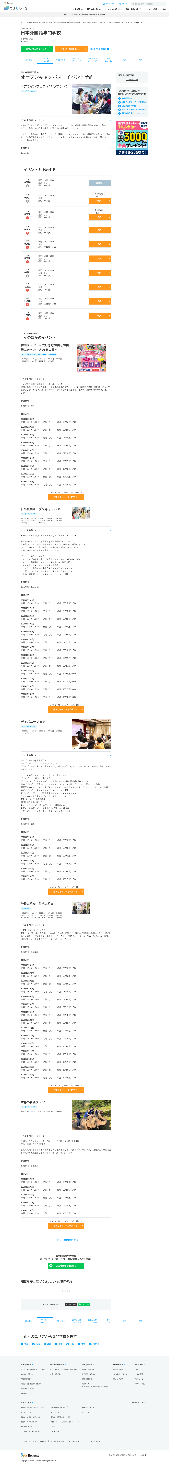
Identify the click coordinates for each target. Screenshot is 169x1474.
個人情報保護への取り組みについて (122, 1455)
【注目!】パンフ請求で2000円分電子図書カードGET (83, 14)
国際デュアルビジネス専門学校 (134, 102)
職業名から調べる (88, 1369)
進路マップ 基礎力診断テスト (30, 1417)
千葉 (72, 1344)
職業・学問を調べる (133, 9)
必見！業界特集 (55, 1374)
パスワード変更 (139, 1384)
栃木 (38, 1344)
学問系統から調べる (119, 1369)
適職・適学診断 (87, 1379)
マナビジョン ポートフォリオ (30, 1431)
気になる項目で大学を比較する (31, 1384)
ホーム (23, 22)
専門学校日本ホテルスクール (133, 113)
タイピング (85, 1412)
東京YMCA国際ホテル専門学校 (134, 109)
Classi (53, 1427)
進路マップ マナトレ (89, 1407)
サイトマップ (95, 1441)
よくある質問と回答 (57, 1441)
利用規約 (43, 1441)
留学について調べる (27, 1389)
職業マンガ (95, 1385)
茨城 (26, 1344)
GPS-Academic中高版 (58, 1407)
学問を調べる (118, 1364)
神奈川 (96, 1344)
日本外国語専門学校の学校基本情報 (68, 22)
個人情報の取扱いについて (77, 1441)
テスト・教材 (151, 9)
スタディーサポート (27, 1412)
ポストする (72, 1304)
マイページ (138, 1364)
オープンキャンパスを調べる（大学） (33, 1369)
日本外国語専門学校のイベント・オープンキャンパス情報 (101, 22)
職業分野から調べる (88, 1374)
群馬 (49, 1344)
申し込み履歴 (138, 1374)
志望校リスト (138, 1369)
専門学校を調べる (94, 9)
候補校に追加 (98, 49)
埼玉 (61, 1344)
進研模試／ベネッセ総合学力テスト (33, 1407)
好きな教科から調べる (120, 1374)
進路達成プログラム (27, 1427)
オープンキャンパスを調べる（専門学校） (64, 1369)
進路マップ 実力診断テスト (30, 1422)
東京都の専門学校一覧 (47, 22)
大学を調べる (78, 9)
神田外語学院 (127, 98)
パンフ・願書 (71, 49)
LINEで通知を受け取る (66, 1266)
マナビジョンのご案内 (28, 1441)
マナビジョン (15, 8)
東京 (83, 1344)
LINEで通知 (36, 49)
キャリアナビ (55, 1412)
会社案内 (144, 1455)
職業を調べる (87, 1364)
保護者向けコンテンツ (139, 1402)
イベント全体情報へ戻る (67, 1240)
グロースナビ (55, 1431)
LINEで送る (85, 1304)
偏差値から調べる (27, 1374)
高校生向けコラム (27, 1393)
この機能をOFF (132, 80)
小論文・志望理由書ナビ (59, 1417)
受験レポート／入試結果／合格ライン (63, 1422)
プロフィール (138, 1379)
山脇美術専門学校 (129, 106)
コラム (163, 9)
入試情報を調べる (27, 1379)
